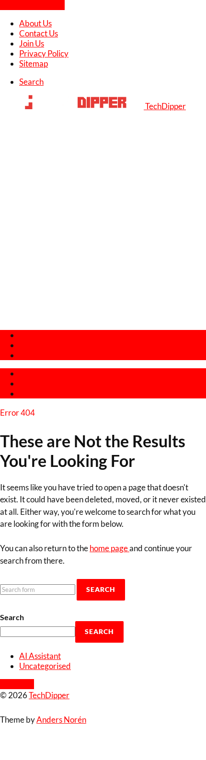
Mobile (31, 345)
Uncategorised (45, 666)
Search (12, 617)
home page (109, 548)
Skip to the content (32, 5)
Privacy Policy (44, 53)
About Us (35, 23)
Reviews (34, 335)
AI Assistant (40, 656)
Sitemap (33, 63)
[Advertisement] (103, 219)
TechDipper (49, 695)
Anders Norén (61, 720)
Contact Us (38, 33)
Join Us (31, 43)
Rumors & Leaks (47, 355)
